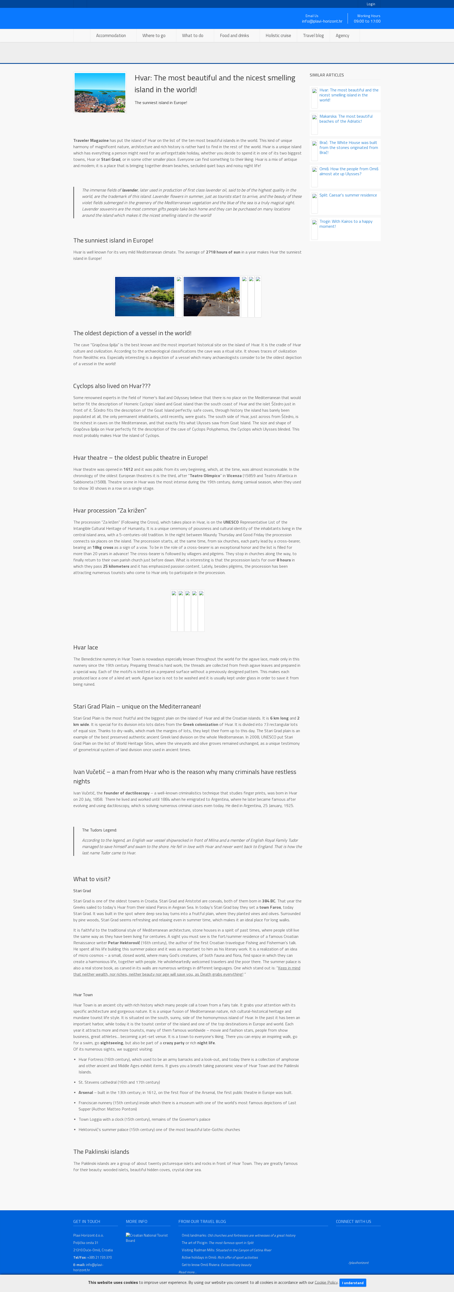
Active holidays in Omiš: (220, 1257)
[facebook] (80, 4)
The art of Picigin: (218, 1242)
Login (370, 4)
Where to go (154, 35)
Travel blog (313, 35)
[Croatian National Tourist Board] (148, 1237)
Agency (342, 35)
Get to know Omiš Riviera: (216, 1264)
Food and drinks (234, 35)
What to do (192, 35)
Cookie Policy (326, 1282)
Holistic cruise (278, 35)
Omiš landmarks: (238, 1235)
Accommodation (111, 35)
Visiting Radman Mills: (226, 1250)
